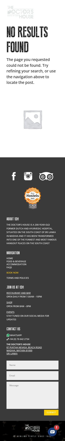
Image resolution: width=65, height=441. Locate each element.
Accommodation (16, 264)
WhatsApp (16, 335)
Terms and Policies (17, 277)
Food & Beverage (16, 261)
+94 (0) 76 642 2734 (19, 339)
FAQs (9, 267)
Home (9, 258)
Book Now (12, 272)
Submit (51, 412)
